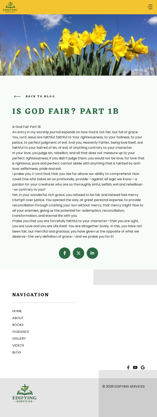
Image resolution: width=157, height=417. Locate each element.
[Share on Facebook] (64, 253)
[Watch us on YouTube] (135, 368)
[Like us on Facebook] (128, 368)
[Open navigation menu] (150, 7)
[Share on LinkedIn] (92, 253)
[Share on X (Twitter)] (78, 253)
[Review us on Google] (143, 368)
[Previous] (17, 96)
